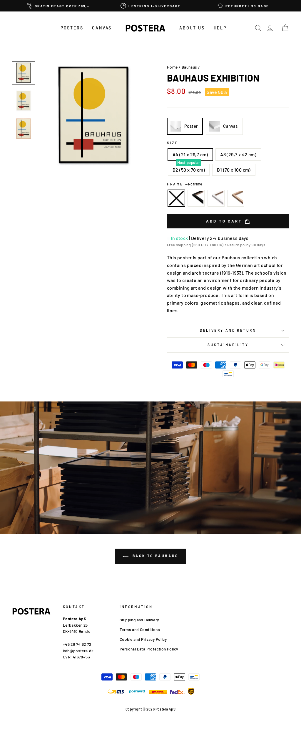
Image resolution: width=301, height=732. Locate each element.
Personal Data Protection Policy (149, 648)
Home (172, 66)
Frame (184, 184)
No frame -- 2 (176, 198)
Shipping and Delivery (139, 619)
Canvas (102, 27)
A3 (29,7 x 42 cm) (238, 154)
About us (192, 27)
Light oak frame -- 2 (236, 198)
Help (220, 27)
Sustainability (228, 345)
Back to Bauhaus (154, 556)
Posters (72, 27)
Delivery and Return (228, 330)
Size (172, 143)
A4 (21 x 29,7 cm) (190, 154)
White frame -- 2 (216, 198)
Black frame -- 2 (196, 198)
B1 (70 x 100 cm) (233, 169)
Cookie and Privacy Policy (143, 639)
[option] (58, 6)
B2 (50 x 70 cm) (189, 169)
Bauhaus (189, 66)
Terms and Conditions (140, 629)
